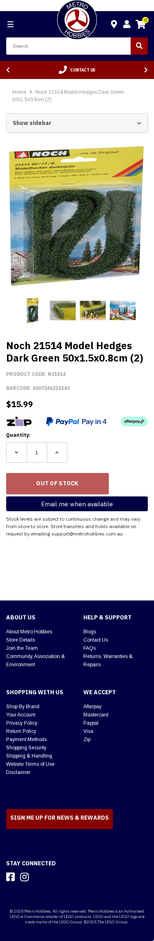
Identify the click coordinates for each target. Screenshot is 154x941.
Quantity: (18, 435)
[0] (140, 25)
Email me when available (77, 504)
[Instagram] (24, 877)
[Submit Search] (139, 46)
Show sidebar (32, 123)
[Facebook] (10, 877)
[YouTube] (39, 877)
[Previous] (8, 70)
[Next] (146, 70)
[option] (77, 70)
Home (19, 92)
